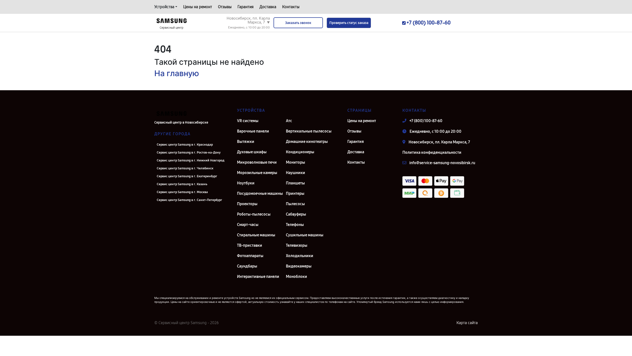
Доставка (267, 6)
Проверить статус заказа (348, 23)
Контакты (290, 6)
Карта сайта (467, 322)
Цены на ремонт (197, 6)
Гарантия (245, 6)
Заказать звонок (298, 23)
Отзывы (225, 6)
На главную (176, 73)
